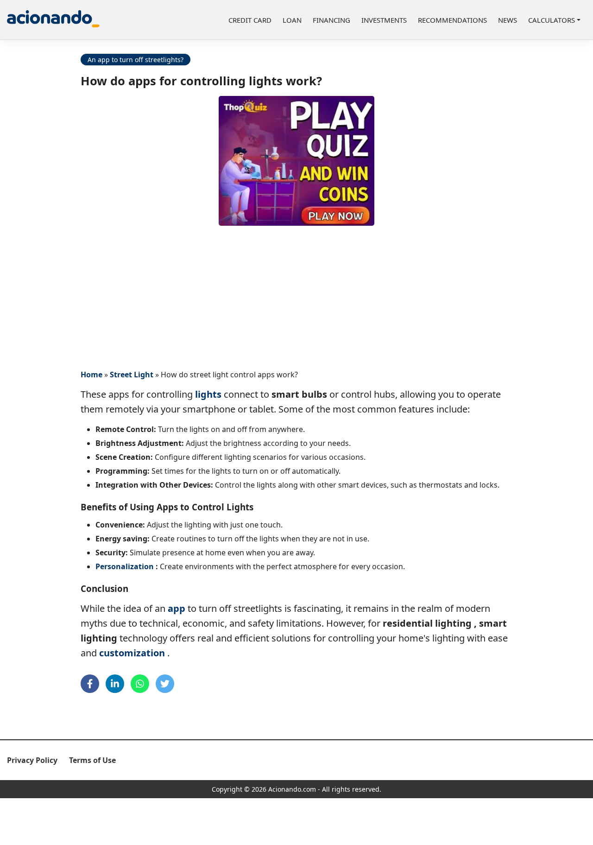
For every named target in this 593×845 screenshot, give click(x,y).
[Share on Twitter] (165, 683)
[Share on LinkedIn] (115, 683)
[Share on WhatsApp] (140, 683)
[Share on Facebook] (90, 683)
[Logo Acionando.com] (53, 19)
